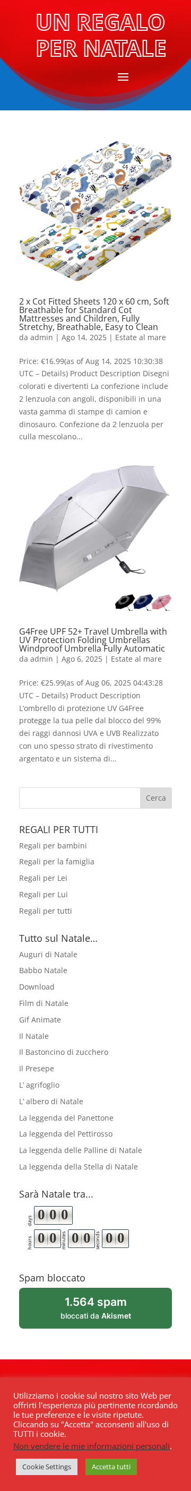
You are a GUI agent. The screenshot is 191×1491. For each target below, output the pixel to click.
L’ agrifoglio (39, 1085)
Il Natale (34, 1036)
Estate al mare (140, 337)
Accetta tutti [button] (111, 1466)
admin (41, 337)
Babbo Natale (43, 970)
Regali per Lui (43, 894)
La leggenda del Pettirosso (65, 1134)
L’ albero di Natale (51, 1101)
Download (37, 987)
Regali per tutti (45, 911)
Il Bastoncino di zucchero (63, 1052)
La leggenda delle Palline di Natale (80, 1150)
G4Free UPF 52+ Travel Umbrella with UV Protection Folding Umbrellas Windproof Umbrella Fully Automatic (93, 640)
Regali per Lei (43, 878)
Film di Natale (43, 1003)
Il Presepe (36, 1068)
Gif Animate (40, 1020)
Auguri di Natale (48, 954)
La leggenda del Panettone (66, 1118)
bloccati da (109, 1312)
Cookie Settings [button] (46, 1466)
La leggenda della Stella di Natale (78, 1166)
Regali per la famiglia (56, 861)
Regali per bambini (53, 845)
